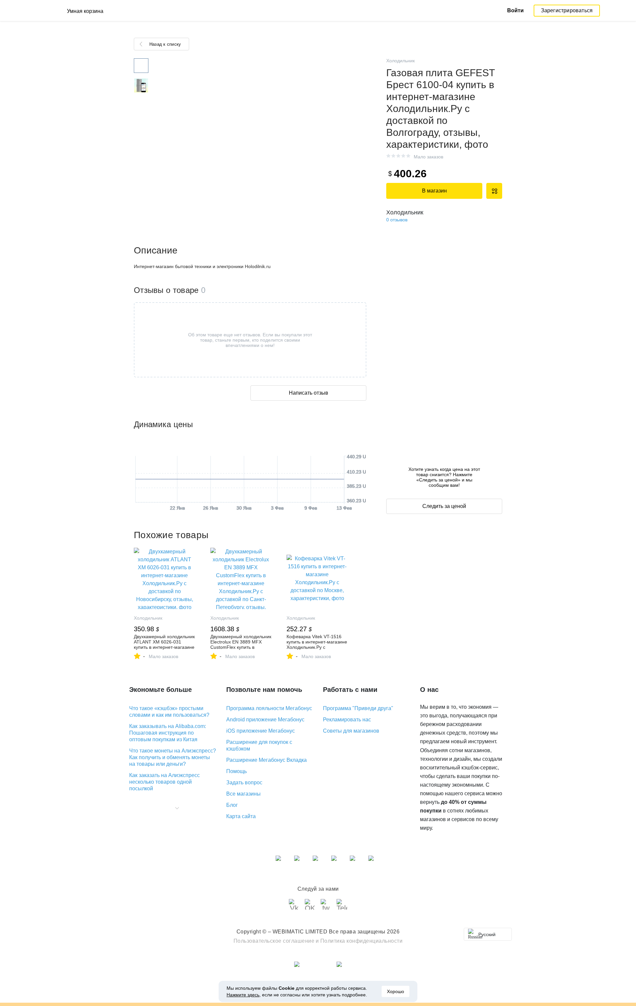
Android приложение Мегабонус (265, 719)
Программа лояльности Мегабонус (269, 708)
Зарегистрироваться (567, 10)
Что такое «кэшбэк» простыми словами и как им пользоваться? (169, 711)
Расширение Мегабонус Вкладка (266, 760)
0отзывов (396, 219)
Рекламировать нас (347, 719)
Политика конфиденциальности (361, 941)
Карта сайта (241, 816)
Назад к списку (165, 44)
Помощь (236, 771)
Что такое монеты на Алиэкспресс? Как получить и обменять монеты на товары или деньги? (172, 757)
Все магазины (243, 794)
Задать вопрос (244, 782)
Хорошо (395, 991)
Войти (515, 10)
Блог (232, 805)
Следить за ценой (444, 506)
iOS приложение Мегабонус (260, 731)
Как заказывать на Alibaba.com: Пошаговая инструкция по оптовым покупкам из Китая (167, 732)
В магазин (434, 191)
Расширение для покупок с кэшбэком (259, 745)
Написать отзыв (308, 393)
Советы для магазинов (351, 731)
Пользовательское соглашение (274, 941)
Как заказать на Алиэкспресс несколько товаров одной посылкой (164, 781)
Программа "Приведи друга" (358, 708)
